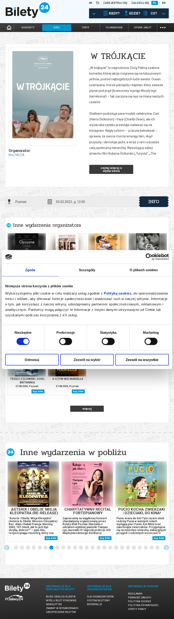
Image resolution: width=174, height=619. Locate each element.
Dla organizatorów (100, 596)
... (163, 27)
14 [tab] (93, 548)
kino (57, 27)
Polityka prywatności (143, 605)
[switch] (65, 341)
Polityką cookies (117, 293)
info (153, 201)
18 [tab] (116, 548)
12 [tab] (81, 548)
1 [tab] (16, 548)
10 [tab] (69, 548)
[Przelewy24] (14, 601)
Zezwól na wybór (87, 359)
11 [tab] (75, 548)
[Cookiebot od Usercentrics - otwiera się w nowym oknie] (149, 256)
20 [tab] (128, 548)
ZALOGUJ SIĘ (140, 3)
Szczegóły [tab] (87, 270)
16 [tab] (104, 548)
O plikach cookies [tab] (144, 270)
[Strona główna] (28, 17)
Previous (6, 547)
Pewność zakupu (139, 597)
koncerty (28, 27)
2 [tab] (22, 548)
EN (164, 3)
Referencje (94, 604)
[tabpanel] (33, 501)
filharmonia (114, 27)
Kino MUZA (16, 155)
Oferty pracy (137, 609)
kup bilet (38, 391)
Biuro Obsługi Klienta (60, 596)
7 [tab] (51, 548)
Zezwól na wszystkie (142, 359)
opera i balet (143, 27)
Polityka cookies (139, 601)
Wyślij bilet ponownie (61, 600)
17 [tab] (110, 548)
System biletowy (98, 600)
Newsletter (54, 604)
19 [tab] (122, 548)
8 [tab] (57, 548)
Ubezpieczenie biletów (61, 612)
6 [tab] (46, 548)
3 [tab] (28, 548)
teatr (85, 27)
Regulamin (135, 593)
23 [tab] (146, 548)
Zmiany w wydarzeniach (62, 608)
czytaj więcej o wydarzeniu (111, 169)
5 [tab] (40, 548)
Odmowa (32, 359)
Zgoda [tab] (30, 270)
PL (154, 3)
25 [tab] (157, 548)
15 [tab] (99, 548)
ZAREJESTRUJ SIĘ (115, 3)
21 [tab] (134, 548)
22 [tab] (140, 548)
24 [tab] (152, 548)
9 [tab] (63, 548)
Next (166, 547)
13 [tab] (87, 548)
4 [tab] (34, 548)
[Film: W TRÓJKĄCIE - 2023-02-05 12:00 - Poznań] (43, 96)
